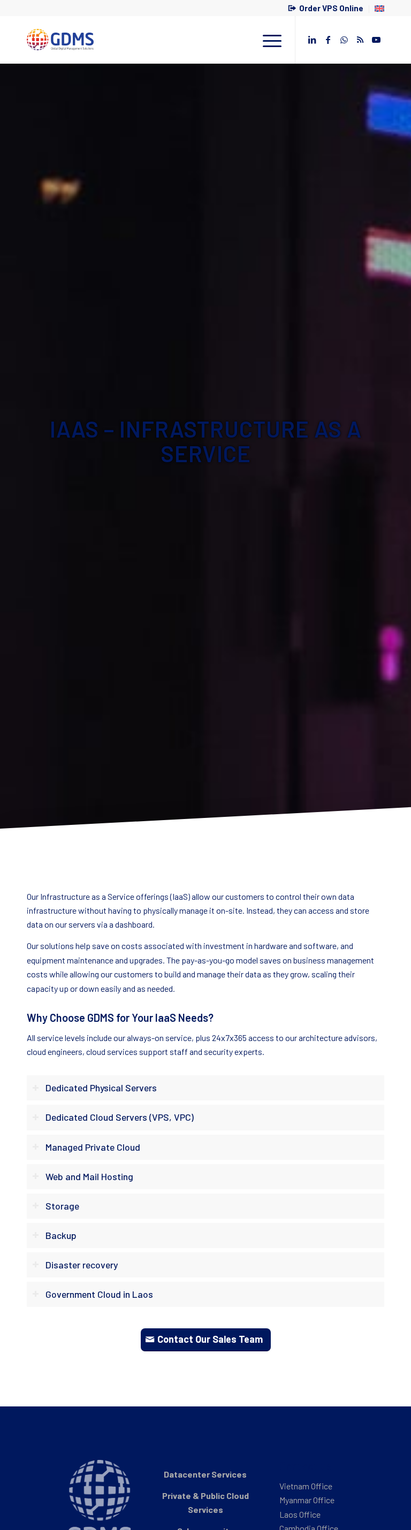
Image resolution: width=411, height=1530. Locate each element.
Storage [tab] (62, 1206)
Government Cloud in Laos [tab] (99, 1294)
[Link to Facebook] (328, 40)
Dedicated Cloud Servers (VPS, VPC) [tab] (119, 1117)
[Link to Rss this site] (360, 40)
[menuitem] (326, 9)
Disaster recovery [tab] (81, 1265)
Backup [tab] (61, 1235)
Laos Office (300, 1514)
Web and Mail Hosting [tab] (89, 1176)
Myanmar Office (306, 1500)
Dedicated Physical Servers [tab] (101, 1087)
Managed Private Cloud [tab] (92, 1147)
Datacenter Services (205, 1474)
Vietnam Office (305, 1486)
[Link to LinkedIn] (312, 40)
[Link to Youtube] (376, 40)
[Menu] (266, 40)
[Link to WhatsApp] (344, 40)
